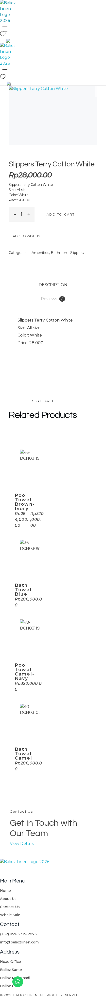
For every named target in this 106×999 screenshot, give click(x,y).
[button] (28, 214)
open (100, 91)
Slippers (77, 252)
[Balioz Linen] (9, 12)
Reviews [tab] (52, 298)
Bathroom (60, 252)
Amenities (40, 252)
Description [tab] (53, 284)
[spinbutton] (22, 214)
